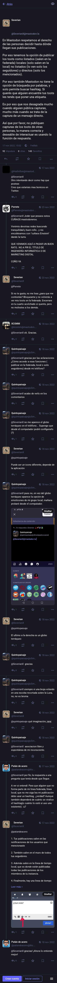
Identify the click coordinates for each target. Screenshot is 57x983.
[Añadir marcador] (40, 159)
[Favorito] (28, 159)
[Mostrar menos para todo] (52, 4)
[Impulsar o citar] (17, 159)
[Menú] (51, 978)
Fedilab (34, 145)
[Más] (51, 159)
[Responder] (6, 159)
